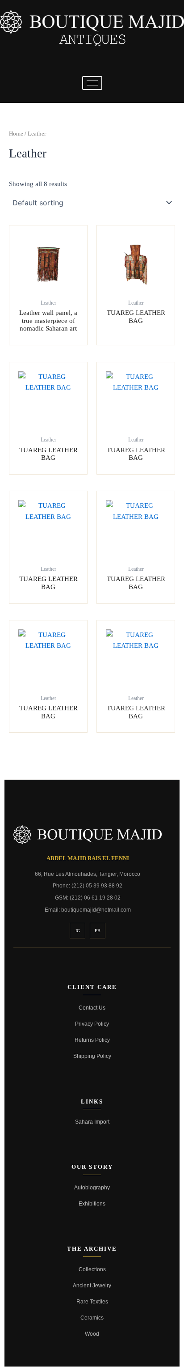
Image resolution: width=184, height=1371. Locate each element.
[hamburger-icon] (92, 83)
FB (97, 930)
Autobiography (92, 1187)
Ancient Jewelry (92, 1285)
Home (16, 133)
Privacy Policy (92, 1024)
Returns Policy (92, 1040)
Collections (92, 1269)
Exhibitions (92, 1203)
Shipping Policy (92, 1056)
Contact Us (92, 1007)
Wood (92, 1334)
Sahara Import (92, 1122)
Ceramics (92, 1317)
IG (77, 930)
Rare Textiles (92, 1301)
